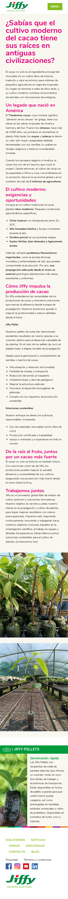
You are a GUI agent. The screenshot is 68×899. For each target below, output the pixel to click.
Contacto (17, 852)
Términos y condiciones (37, 860)
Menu (55, 7)
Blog (35, 852)
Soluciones (15, 840)
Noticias (38, 840)
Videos (14, 846)
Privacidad (12, 860)
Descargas (35, 846)
